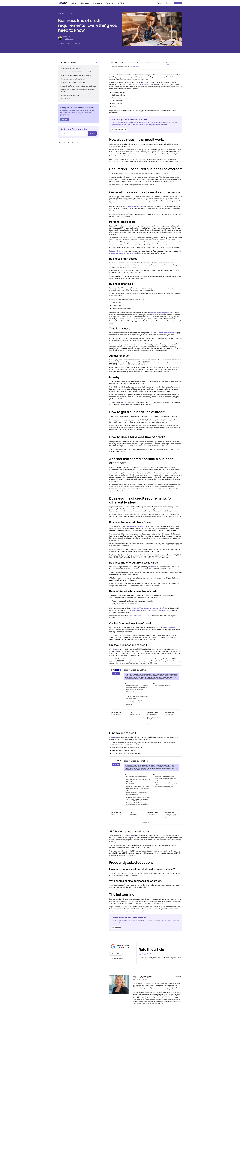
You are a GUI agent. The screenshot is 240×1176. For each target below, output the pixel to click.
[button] (140, 954)
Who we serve (97, 3)
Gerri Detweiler (68, 39)
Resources (109, 3)
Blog (70, 13)
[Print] (78, 142)
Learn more (64, 119)
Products (73, 3)
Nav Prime (120, 3)
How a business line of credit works (72, 68)
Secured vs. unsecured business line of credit (76, 72)
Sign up (92, 133)
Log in (178, 3)
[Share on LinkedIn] (59, 142)
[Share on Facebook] (68, 142)
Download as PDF (117, 958)
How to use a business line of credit (72, 82)
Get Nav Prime (116, 927)
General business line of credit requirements (75, 75)
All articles (178, 976)
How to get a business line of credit (72, 79)
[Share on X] (64, 142)
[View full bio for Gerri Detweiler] (119, 984)
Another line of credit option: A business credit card (78, 86)
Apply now (116, 674)
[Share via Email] (73, 142)
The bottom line (65, 99)
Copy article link (117, 954)
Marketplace (84, 3)
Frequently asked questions (69, 95)
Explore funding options (119, 129)
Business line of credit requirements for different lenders (77, 91)
